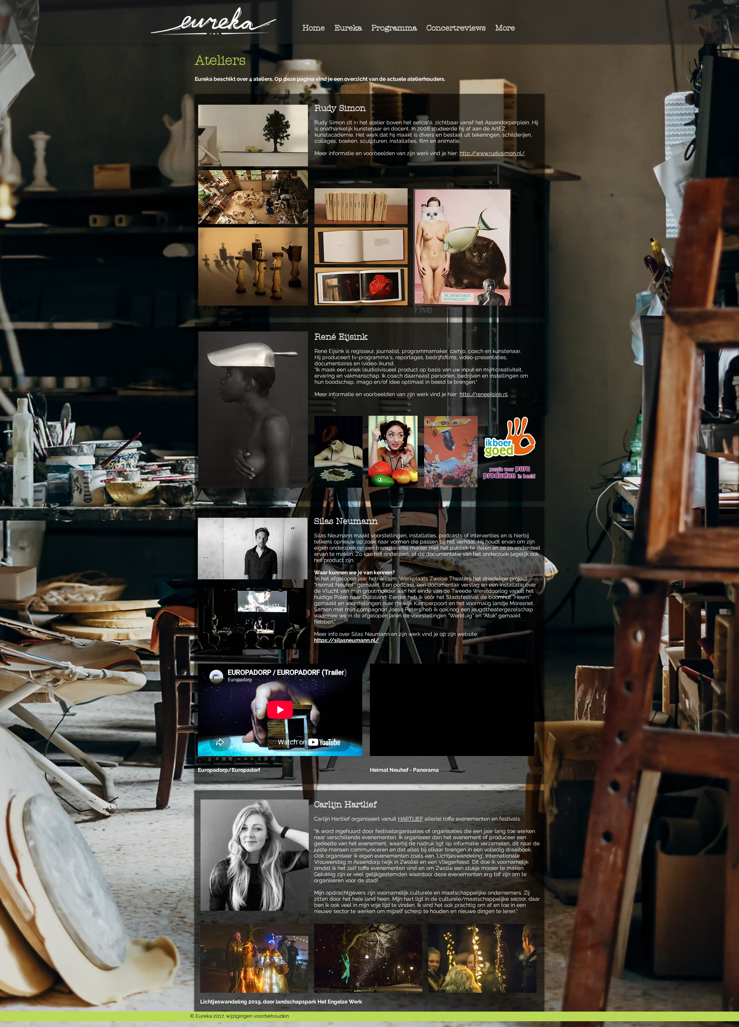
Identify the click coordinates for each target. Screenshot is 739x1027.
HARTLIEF (410, 819)
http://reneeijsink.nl (484, 394)
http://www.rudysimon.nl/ (492, 153)
